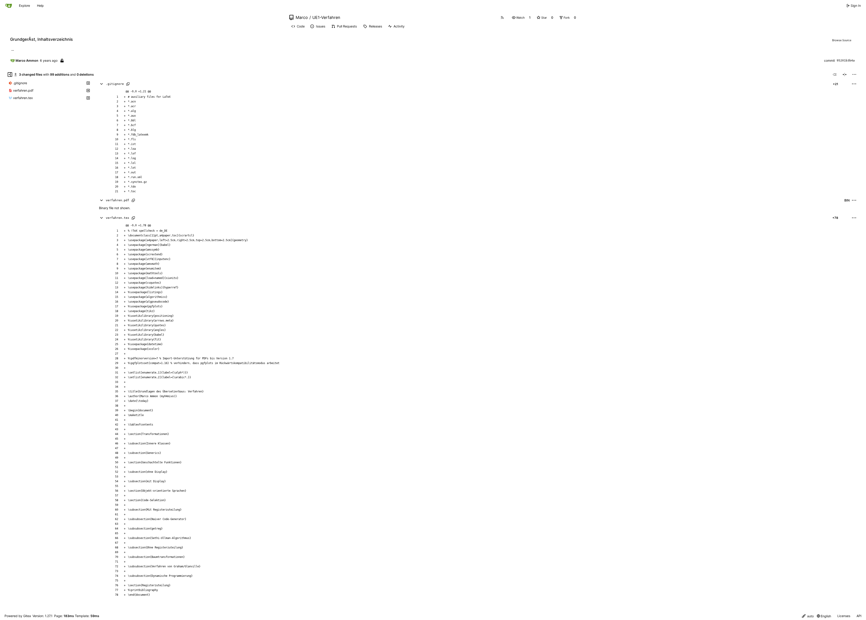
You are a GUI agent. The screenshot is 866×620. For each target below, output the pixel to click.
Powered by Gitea (18, 616)
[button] (518, 17)
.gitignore (115, 84)
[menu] (854, 74)
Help (40, 5)
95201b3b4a (846, 60)
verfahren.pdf (117, 200)
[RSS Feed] (502, 17)
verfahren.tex (117, 217)
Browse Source (841, 40)
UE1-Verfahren (326, 17)
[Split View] (844, 74)
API (859, 616)
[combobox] (834, 74)
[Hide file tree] (10, 74)
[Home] (8, 6)
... (12, 50)
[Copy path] (128, 84)
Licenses (843, 616)
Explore (24, 5)
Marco (302, 17)
